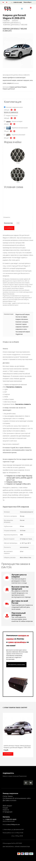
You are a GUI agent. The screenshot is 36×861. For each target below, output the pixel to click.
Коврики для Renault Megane (18, 87)
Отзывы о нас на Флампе (11, 342)
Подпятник (19, 334)
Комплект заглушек (22, 322)
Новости (6, 810)
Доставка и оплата (9, 800)
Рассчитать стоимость (14, 387)
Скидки (5, 808)
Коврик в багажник (22, 319)
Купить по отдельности (11, 112)
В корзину (9, 228)
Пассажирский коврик (23, 332)
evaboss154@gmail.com (13, 824)
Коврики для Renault (9, 89)
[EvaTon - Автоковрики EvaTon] (7, 9)
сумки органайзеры (17, 642)
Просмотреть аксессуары (16, 664)
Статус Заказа (8, 796)
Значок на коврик (21, 317)
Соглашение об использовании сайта (17, 798)
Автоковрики (7, 843)
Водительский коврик (22, 314)
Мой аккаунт (7, 806)
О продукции (7, 812)
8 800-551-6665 (18, 2)
